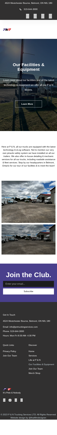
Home (31, 351)
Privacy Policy (9, 351)
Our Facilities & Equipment (41, 364)
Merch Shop (34, 373)
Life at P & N (35, 360)
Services (33, 355)
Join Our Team (36, 369)
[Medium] (50, 16)
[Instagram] (35, 16)
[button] (47, 29)
